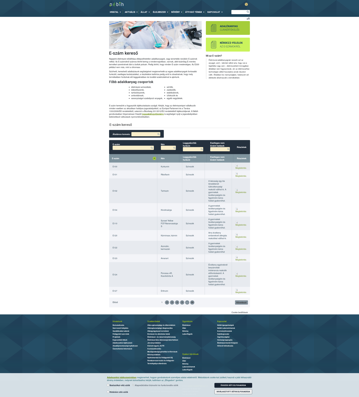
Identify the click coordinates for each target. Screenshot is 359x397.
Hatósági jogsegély (225, 340)
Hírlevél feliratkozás (225, 345)
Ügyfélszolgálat (223, 337)
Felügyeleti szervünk (121, 334)
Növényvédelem (153, 354)
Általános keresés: (121, 134)
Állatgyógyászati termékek (158, 331)
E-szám (115, 158)
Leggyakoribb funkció (189, 158)
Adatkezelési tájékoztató (122, 343)
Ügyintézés (187, 321)
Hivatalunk (117, 321)
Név (163, 158)
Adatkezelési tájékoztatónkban (121, 377)
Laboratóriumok (188, 366)
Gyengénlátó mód (246, 4)
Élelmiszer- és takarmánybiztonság (161, 337)
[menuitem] (116, 12)
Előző (115, 302)
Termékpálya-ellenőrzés (157, 363)
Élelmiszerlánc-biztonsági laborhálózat (162, 340)
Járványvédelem (154, 343)
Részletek (241, 158)
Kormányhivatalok (224, 331)
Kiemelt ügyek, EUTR (155, 345)
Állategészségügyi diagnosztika (160, 328)
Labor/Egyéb (187, 334)
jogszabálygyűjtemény (153, 114)
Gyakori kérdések (190, 354)
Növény (185, 331)
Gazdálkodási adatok (121, 331)
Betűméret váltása (248, 18)
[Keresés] (248, 12)
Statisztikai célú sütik (119, 385)
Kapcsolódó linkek (120, 340)
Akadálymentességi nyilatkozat (125, 345)
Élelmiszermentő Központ (227, 343)
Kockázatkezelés (154, 348)
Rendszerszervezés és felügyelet (160, 360)
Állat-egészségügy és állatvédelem (161, 325)
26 (192, 302)
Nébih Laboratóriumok (226, 328)
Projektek (116, 337)
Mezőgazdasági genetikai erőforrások (162, 351)
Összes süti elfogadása (233, 385)
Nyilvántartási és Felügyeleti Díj (160, 357)
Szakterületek (153, 321)
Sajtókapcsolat (223, 334)
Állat (184, 328)
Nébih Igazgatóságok (225, 325)
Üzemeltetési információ (122, 348)
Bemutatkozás (118, 325)
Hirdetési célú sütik (118, 392)
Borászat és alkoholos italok (158, 334)
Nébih (150, 4)
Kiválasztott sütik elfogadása (233, 392)
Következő (241, 302)
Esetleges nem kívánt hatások (217, 158)
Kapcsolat (221, 321)
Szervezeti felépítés (120, 328)
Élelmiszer (186, 325)
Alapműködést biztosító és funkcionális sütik (156, 385)
